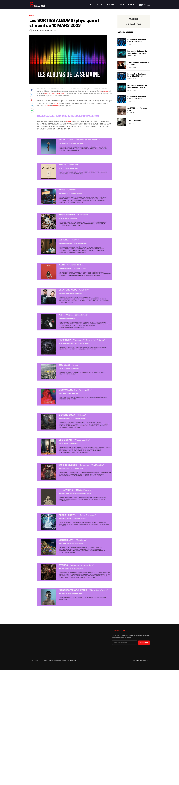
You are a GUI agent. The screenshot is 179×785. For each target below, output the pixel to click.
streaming (56, 106)
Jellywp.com (73, 660)
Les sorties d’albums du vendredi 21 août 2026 (137, 86)
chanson (47, 93)
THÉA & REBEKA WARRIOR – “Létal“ (138, 63)
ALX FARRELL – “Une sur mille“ (137, 109)
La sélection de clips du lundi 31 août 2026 (136, 41)
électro (58, 93)
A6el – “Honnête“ (134, 121)
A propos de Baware (140, 660)
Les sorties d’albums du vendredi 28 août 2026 (137, 52)
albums (68, 121)
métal (53, 93)
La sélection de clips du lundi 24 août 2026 (136, 75)
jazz (62, 93)
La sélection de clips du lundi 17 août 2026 (136, 98)
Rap (100, 91)
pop (104, 91)
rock (107, 91)
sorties (47, 106)
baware (35, 30)
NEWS (32, 15)
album (56, 103)
